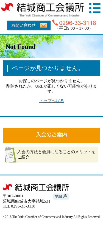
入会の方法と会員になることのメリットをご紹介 (56, 154)
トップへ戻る (51, 101)
